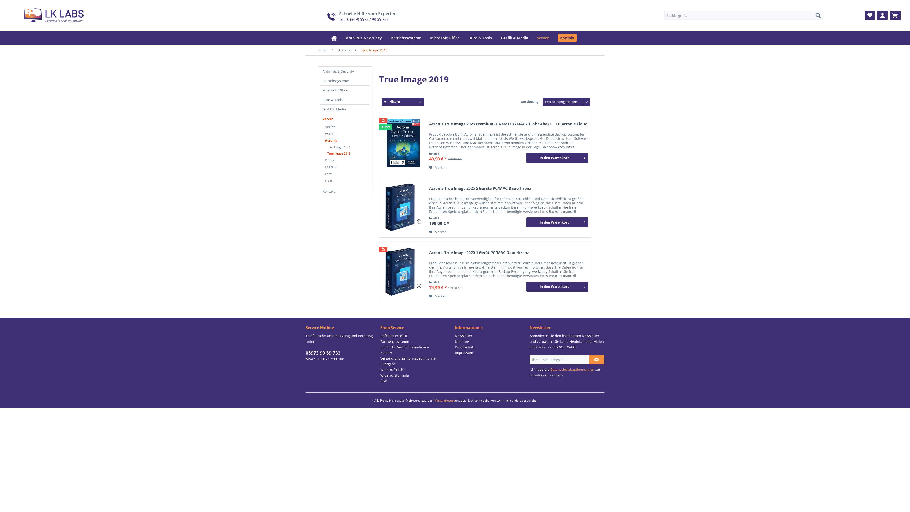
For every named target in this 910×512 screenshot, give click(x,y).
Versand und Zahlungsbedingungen (409, 358)
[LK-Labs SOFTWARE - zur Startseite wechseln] (48, 14)
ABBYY (330, 126)
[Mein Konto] (882, 15)
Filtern (394, 101)
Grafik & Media (334, 109)
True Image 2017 (338, 147)
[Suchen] (818, 15)
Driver (330, 160)
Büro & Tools (333, 99)
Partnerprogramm (394, 341)
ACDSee (331, 133)
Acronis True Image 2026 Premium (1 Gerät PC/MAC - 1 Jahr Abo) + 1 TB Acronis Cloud (508, 124)
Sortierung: (530, 101)
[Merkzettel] (870, 15)
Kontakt (329, 191)
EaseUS (331, 167)
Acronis (331, 140)
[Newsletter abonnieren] (596, 359)
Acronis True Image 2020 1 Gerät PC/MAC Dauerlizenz (479, 252)
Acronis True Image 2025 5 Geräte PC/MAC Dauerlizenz (480, 188)
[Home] (334, 37)
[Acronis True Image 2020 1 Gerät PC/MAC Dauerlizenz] (403, 271)
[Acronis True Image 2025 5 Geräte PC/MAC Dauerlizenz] (403, 207)
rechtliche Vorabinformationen (404, 347)
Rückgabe (388, 364)
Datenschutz (465, 347)
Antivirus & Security (338, 71)
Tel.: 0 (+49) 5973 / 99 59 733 (364, 19)
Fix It (328, 180)
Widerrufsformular (395, 375)
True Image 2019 (338, 153)
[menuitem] (743, 15)
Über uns (462, 341)
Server (328, 118)
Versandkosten (445, 400)
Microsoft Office (335, 90)
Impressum (464, 352)
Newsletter (463, 336)
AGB (383, 381)
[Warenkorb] (895, 15)
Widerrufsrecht (392, 369)
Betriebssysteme (336, 80)
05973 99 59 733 (323, 353)
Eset (328, 174)
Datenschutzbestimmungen (572, 369)
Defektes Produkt (393, 336)
